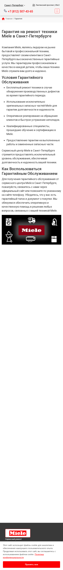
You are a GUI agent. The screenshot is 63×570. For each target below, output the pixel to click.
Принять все (31, 564)
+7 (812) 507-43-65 (20, 11)
